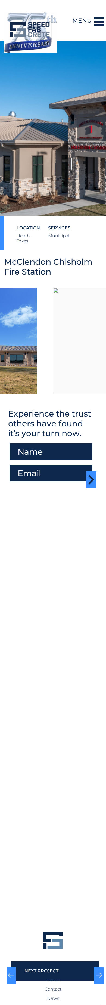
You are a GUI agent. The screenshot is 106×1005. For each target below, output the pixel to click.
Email (16, 462)
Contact (53, 989)
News (53, 998)
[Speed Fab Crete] (31, 20)
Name (18, 440)
